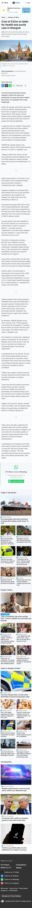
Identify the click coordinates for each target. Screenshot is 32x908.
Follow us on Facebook (11, 876)
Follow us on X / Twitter (11, 872)
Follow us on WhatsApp (11, 879)
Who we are (4, 888)
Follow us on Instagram (11, 883)
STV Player (5, 865)
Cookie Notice (13, 890)
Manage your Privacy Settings (11, 896)
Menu (6, 3)
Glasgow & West (13, 17)
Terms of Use (13, 888)
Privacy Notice (23, 888)
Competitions (21, 865)
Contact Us (4, 890)
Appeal (18, 868)
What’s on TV (6, 868)
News (4, 17)
